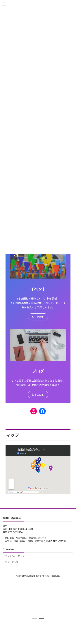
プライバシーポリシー (16, 555)
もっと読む (38, 317)
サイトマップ (11, 562)
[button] (34, 618)
